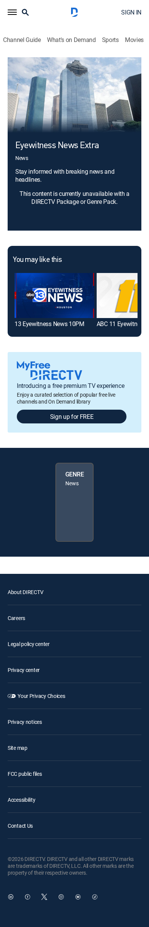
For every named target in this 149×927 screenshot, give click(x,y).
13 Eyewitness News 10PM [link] (49, 324)
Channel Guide (22, 40)
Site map (18, 747)
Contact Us (20, 825)
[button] (12, 12)
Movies (134, 40)
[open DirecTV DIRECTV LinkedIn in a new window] (11, 897)
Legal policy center (29, 644)
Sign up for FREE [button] (72, 416)
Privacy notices (25, 721)
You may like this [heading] (37, 260)
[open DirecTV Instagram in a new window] (61, 897)
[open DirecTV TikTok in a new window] (95, 897)
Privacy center (24, 669)
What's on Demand (71, 40)
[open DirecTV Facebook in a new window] (27, 897)
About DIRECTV (25, 592)
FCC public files (25, 773)
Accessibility (21, 799)
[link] (54, 295)
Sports (110, 40)
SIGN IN (131, 12)
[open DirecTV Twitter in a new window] (44, 897)
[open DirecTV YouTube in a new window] (78, 897)
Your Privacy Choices (41, 695)
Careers (16, 618)
